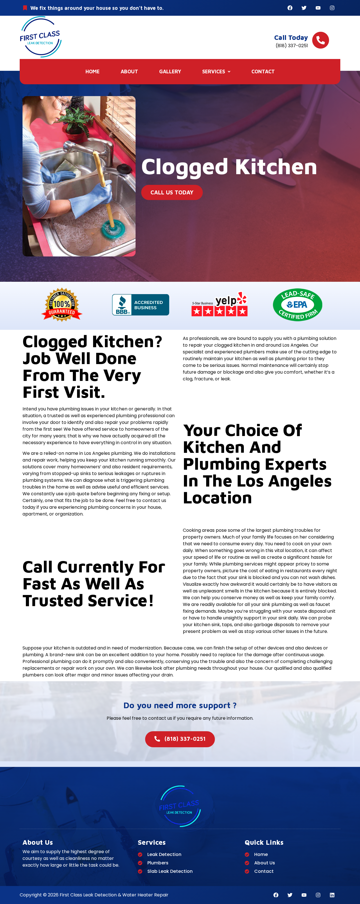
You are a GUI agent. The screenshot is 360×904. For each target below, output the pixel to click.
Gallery (170, 71)
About (129, 71)
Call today (291, 37)
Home (93, 71)
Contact (263, 71)
